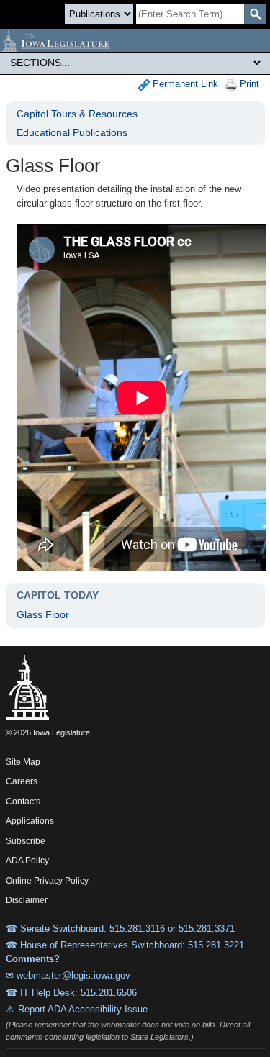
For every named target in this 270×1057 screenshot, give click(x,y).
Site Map (23, 762)
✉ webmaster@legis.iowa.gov (68, 975)
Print (248, 83)
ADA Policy (27, 861)
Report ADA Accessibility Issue (83, 1009)
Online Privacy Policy (47, 881)
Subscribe (25, 841)
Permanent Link (184, 83)
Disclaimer (27, 900)
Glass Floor (43, 614)
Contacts (23, 802)
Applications (30, 821)
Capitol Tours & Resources (77, 113)
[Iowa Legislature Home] (135, 40)
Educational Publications (72, 132)
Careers (21, 781)
